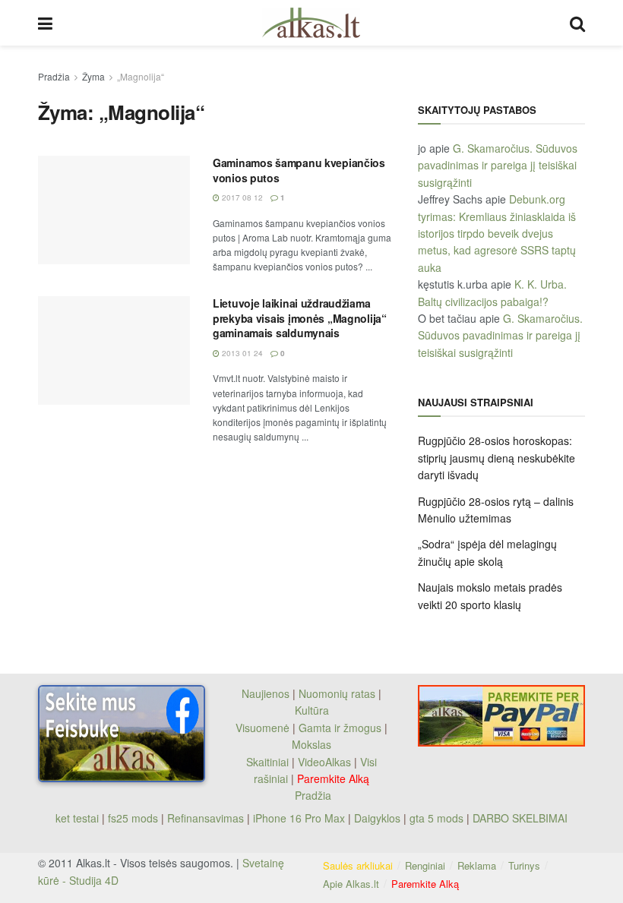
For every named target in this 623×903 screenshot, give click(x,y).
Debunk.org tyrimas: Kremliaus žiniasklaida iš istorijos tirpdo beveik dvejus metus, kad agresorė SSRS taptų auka (497, 233)
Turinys (524, 865)
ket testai (78, 818)
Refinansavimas (205, 818)
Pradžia (54, 76)
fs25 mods (133, 818)
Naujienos (265, 693)
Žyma (93, 76)
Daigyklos (377, 818)
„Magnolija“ (140, 76)
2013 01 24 (241, 353)
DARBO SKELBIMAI (520, 818)
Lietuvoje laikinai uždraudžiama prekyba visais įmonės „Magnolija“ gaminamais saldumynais (300, 317)
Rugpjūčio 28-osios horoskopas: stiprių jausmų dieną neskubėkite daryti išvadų (496, 457)
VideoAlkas (324, 761)
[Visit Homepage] (311, 23)
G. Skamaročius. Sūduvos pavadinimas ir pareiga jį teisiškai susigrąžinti (497, 165)
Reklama (476, 865)
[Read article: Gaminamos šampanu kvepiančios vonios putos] (114, 210)
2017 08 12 (241, 197)
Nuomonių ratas (337, 693)
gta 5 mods (438, 818)
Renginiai (425, 865)
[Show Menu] (45, 23)
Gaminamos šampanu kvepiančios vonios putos (299, 170)
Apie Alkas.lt (351, 883)
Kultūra (312, 710)
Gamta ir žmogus (340, 727)
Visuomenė (262, 727)
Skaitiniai (267, 761)
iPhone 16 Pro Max (299, 818)
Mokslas (311, 744)
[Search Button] (577, 23)
